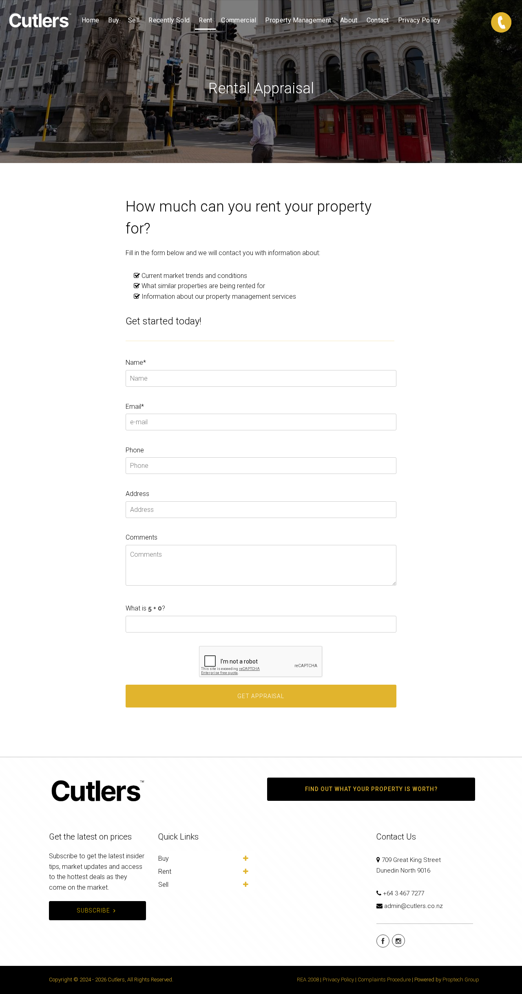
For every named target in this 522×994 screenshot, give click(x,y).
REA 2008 (308, 979)
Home (90, 20)
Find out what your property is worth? (371, 789)
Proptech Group (460, 979)
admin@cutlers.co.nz (413, 906)
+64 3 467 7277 (403, 893)
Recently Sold (169, 20)
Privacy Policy (419, 20)
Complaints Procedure (384, 979)
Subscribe (93, 910)
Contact (378, 20)
